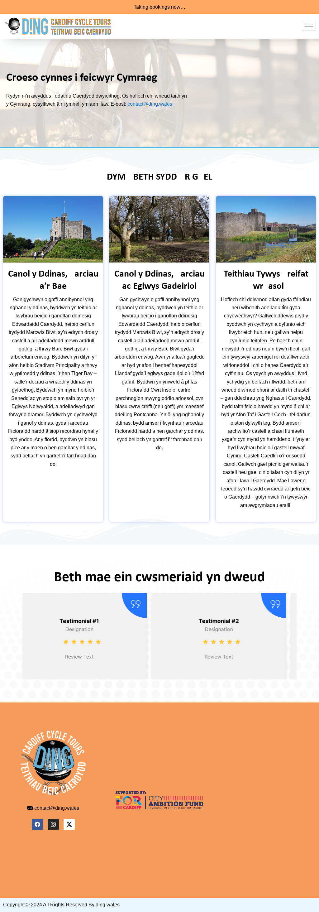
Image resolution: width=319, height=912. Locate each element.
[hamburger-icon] (309, 26)
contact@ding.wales (149, 104)
